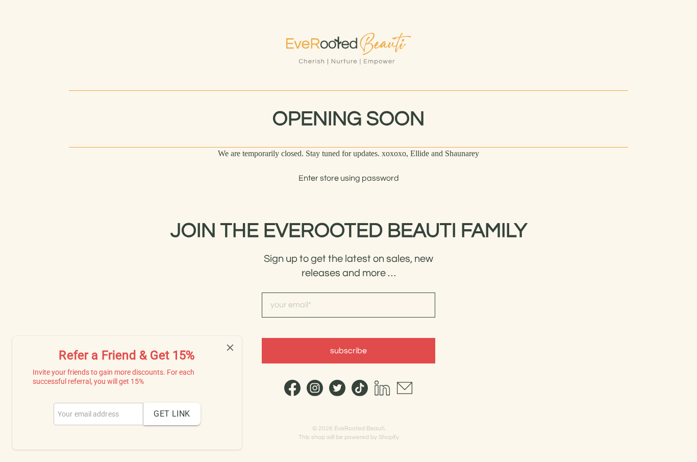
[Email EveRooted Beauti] (404, 393)
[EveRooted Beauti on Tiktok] (360, 393)
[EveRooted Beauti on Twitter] (337, 393)
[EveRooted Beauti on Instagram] (315, 393)
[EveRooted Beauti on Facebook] (292, 393)
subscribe (348, 351)
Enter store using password (348, 178)
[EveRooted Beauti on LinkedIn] (382, 393)
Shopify (389, 437)
